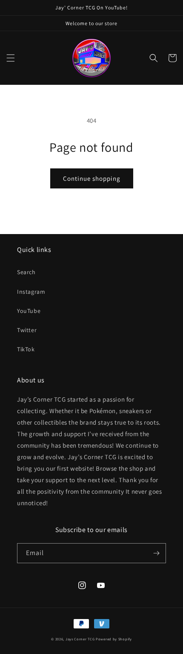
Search (26, 272)
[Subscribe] (156, 553)
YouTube (28, 311)
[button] (10, 58)
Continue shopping (91, 178)
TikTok (26, 349)
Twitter (27, 330)
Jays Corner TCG (80, 639)
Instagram (31, 291)
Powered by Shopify (114, 639)
